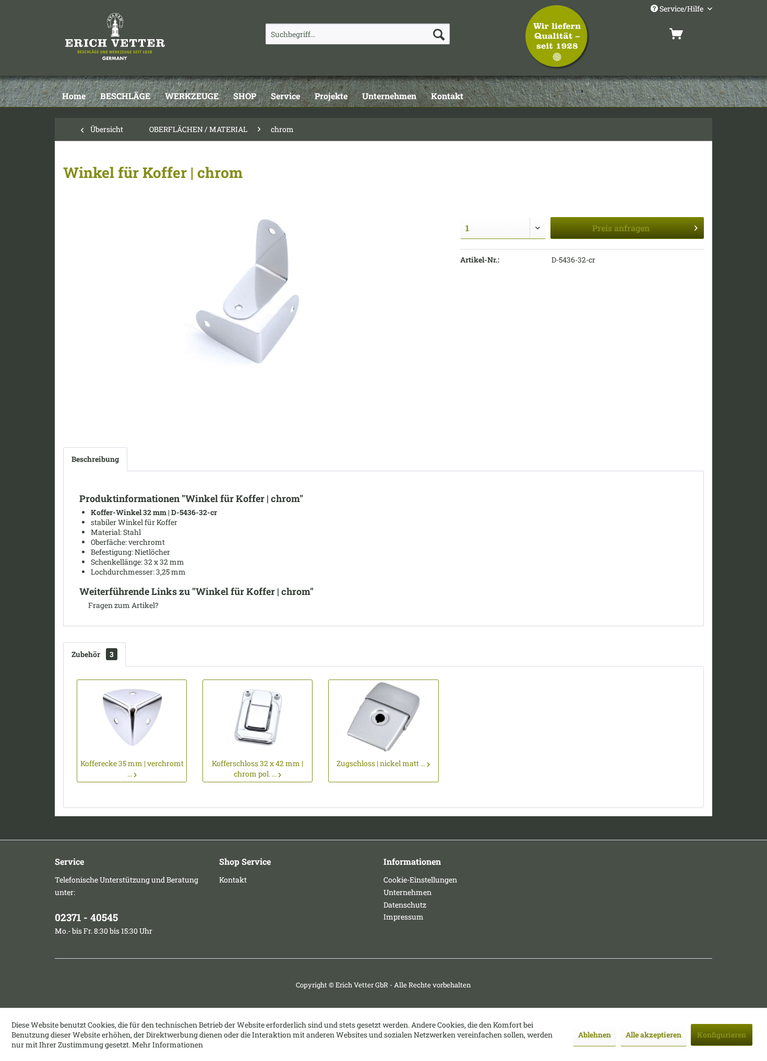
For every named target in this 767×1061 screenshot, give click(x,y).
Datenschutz (405, 905)
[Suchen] (439, 33)
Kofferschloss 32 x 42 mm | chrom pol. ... (257, 768)
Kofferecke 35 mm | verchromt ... (132, 768)
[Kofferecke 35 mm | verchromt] (131, 716)
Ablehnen (594, 1035)
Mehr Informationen (167, 1045)
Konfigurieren (721, 1035)
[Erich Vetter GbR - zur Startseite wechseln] (142, 36)
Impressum (404, 917)
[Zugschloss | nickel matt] (383, 716)
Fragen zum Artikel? (123, 605)
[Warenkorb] (688, 33)
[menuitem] (358, 33)
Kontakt (233, 880)
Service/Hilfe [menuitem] (681, 9)
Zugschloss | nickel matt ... (381, 763)
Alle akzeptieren (653, 1035)
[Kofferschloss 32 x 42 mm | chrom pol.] (257, 716)
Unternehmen (408, 892)
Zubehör (92, 654)
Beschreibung (95, 459)
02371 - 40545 (86, 917)
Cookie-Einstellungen (420, 880)
